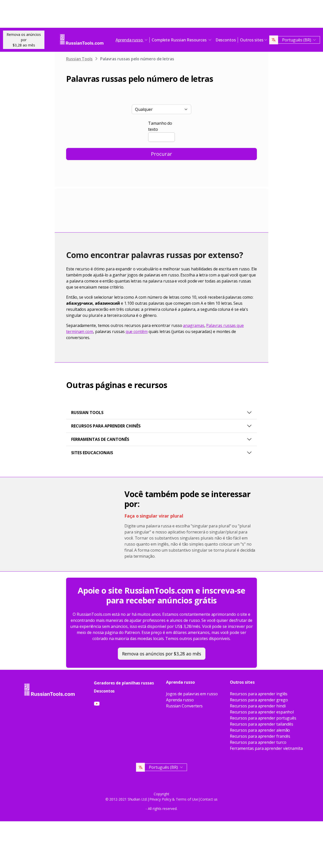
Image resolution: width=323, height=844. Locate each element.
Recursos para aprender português (263, 718)
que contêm (137, 331)
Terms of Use (187, 799)
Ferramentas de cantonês (100, 439)
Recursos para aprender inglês (259, 694)
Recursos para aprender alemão (260, 730)
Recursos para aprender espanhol (262, 712)
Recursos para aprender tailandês (261, 724)
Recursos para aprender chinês (106, 426)
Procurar (161, 153)
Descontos (226, 40)
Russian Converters (184, 706)
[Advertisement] (161, 15)
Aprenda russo (180, 700)
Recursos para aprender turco (258, 742)
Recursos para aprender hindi (258, 706)
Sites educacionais (92, 452)
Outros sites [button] (251, 40)
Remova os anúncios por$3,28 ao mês (24, 39)
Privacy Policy (160, 799)
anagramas (193, 325)
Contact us (209, 799)
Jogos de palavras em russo (192, 694)
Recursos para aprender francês (260, 736)
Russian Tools (79, 59)
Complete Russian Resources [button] (180, 40)
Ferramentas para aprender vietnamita (266, 748)
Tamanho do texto (160, 126)
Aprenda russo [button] (130, 40)
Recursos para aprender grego (259, 700)
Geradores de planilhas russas (124, 683)
